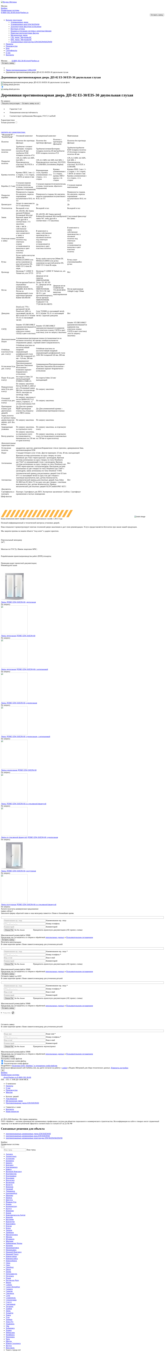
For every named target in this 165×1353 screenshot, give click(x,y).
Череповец (10, 1337)
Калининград (11, 1206)
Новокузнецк (11, 1256)
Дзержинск (10, 1191)
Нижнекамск (11, 1250)
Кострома (10, 1219)
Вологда (9, 1185)
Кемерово (10, 1211)
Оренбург (10, 1267)
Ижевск (9, 1198)
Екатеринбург (11, 1193)
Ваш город (31, 1150)
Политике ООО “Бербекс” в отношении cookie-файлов (34, 1066)
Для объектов (11, 1099)
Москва (9, 1237)
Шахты (9, 1341)
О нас (8, 1088)
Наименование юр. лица (56, 920)
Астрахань (10, 1158)
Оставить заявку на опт (30, 103)
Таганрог (9, 1306)
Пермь (8, 1272)
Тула (8, 1317)
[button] (4, 16)
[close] (1, 1013)
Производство (12, 1090)
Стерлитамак (11, 1300)
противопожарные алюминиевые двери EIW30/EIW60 (28, 1134)
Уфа (7, 1326)
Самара (9, 1285)
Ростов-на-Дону (12, 1280)
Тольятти (9, 1313)
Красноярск (10, 1224)
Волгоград (10, 1180)
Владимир (10, 1178)
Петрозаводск (11, 1274)
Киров (8, 1213)
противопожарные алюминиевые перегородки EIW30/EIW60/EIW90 (34, 1138)
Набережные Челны (14, 1243)
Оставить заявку (157, 15)
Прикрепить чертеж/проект (44, 1046)
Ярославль (10, 1348)
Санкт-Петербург (13, 1287)
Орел (8, 1265)
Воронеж (9, 1187)
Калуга (9, 1208)
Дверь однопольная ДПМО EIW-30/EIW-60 (18, 770)
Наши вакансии (12, 1111)
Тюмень (9, 1319)
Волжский (10, 1182)
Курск (8, 1228)
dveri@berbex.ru (21, 12)
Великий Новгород (14, 1171)
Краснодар (10, 1222)
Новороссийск (12, 1259)
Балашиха (10, 1161)
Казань (8, 1204)
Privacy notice (6, 1012)
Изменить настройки (119, 1068)
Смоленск (10, 1293)
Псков (8, 1278)
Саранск (9, 1289)
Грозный (9, 1189)
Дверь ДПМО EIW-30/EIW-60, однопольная (19, 703)
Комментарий (51, 927)
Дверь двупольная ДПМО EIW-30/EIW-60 (18, 636)
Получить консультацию (11, 103)
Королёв (9, 1217)
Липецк (9, 1230)
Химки (9, 1330)
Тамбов (9, 1309)
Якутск (9, 1346)
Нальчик (9, 1245)
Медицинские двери (14, 1101)
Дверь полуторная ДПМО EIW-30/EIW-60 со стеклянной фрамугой (28, 904)
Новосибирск (11, 1261)
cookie (64, 1068)
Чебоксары (10, 1332)
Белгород (9, 1165)
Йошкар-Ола (11, 1202)
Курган (9, 1226)
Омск (8, 1263)
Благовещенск (12, 1167)
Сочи (8, 1295)
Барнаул (9, 1163)
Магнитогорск (12, 1235)
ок (3, 1070)
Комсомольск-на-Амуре (15, 1215)
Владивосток (11, 1174)
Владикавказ (11, 1176)
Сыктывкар (10, 1304)
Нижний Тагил (12, 1254)
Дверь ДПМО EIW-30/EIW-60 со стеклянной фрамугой (23, 804)
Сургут (9, 1302)
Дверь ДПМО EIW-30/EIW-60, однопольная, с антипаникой (25, 736)
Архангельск (11, 1156)
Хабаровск (10, 1328)
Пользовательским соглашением (79, 937)
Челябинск (10, 1335)
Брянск (9, 1169)
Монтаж (9, 1092)
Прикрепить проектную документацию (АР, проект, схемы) (57, 930)
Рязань (8, 1282)
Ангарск (9, 1154)
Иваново (9, 1195)
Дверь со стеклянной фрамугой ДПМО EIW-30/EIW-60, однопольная (29, 837)
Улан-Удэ (9, 1322)
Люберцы (10, 1232)
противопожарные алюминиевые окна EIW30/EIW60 (28, 1136)
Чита (8, 1339)
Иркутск (9, 1200)
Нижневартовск (12, 1248)
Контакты (10, 1109)
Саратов (9, 1291)
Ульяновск (10, 1324)
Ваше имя (51, 1034)
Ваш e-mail (50, 958)
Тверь (8, 1311)
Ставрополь (11, 1298)
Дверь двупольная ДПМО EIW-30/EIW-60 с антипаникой (24, 669)
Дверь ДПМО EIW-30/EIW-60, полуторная (18, 871)
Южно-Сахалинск (13, 1343)
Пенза (8, 1269)
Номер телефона (53, 924)
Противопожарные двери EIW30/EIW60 (22, 1103)
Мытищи (9, 1241)
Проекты (9, 1086)
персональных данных (55, 937)
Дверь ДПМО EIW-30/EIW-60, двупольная (18, 602)
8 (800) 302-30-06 (8, 12)
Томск (8, 1315)
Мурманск (10, 1239)
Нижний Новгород (14, 1252)
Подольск (10, 1276)
